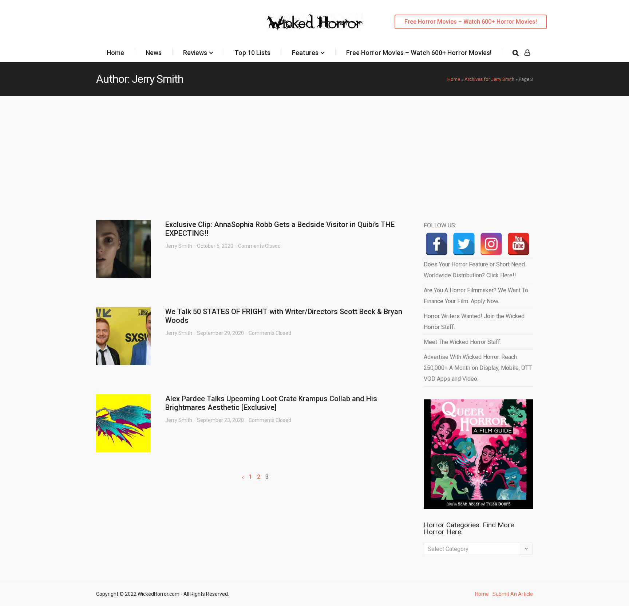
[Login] (527, 53)
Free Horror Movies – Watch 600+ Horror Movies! (470, 21)
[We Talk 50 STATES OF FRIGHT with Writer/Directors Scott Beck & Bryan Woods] (123, 336)
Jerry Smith (178, 246)
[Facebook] (436, 243)
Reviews (195, 52)
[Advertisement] (314, 151)
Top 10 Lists (252, 52)
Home (115, 52)
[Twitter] (463, 243)
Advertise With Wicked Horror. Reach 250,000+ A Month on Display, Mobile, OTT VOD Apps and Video (478, 367)
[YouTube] (518, 243)
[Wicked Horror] (314, 21)
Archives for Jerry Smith (489, 79)
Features (305, 52)
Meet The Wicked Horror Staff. (462, 342)
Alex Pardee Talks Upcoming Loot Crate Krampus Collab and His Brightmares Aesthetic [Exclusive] (271, 403)
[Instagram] (491, 243)
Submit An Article (512, 594)
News (154, 52)
